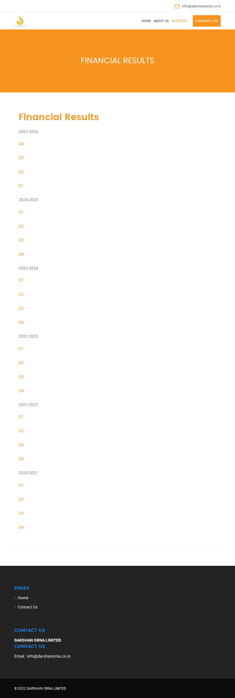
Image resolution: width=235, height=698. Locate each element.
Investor (179, 21)
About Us (161, 21)
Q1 (21, 185)
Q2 (21, 171)
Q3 (21, 157)
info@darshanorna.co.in (201, 6)
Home (146, 21)
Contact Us (207, 21)
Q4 (21, 143)
